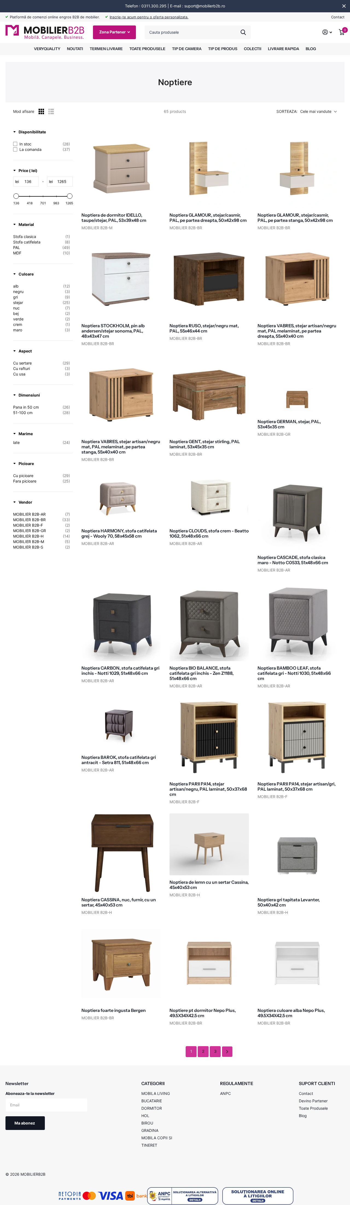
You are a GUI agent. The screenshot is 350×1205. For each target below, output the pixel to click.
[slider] (16, 196)
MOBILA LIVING (155, 1093)
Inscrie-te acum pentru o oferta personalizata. (149, 17)
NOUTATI (75, 48)
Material (26, 224)
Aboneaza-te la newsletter (30, 1093)
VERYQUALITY (47, 48)
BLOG (311, 48)
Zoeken (243, 32)
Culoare (26, 274)
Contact (338, 17)
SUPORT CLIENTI (317, 1083)
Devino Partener (313, 1100)
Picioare (26, 463)
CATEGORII (153, 1083)
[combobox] (198, 32)
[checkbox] (41, 144)
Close (344, 6)
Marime (26, 433)
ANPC (225, 1093)
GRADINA (149, 1130)
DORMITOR (151, 1108)
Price (28, 170)
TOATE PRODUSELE (147, 48)
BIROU (147, 1123)
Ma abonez (25, 1123)
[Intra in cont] (327, 32)
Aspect (25, 351)
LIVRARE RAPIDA (283, 48)
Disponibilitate (32, 132)
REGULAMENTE (236, 1083)
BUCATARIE (151, 1100)
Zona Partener (113, 32)
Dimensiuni (29, 395)
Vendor (25, 502)
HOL (145, 1115)
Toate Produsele (313, 1108)
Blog (303, 1115)
